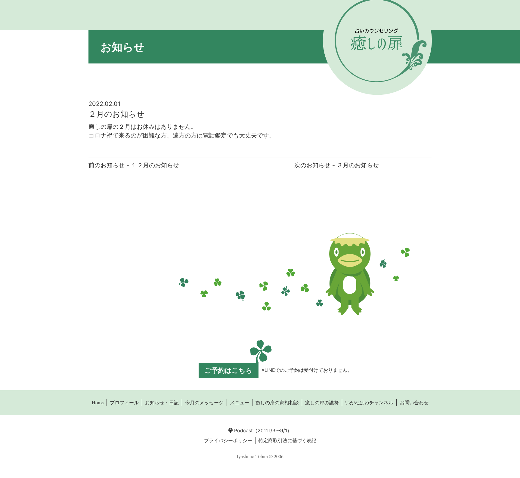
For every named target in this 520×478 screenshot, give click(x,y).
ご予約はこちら (228, 370)
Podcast (243, 430)
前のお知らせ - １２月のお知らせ (133, 165)
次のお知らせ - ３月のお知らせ (336, 165)
